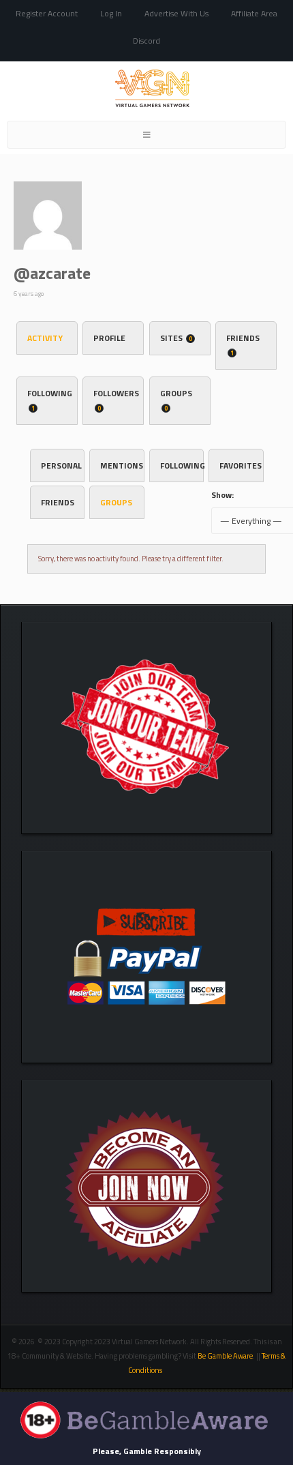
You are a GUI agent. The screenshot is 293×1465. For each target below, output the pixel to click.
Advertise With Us (176, 13)
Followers (116, 400)
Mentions (121, 465)
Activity (45, 337)
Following (49, 400)
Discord (146, 40)
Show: (222, 494)
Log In (111, 13)
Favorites (240, 465)
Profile (109, 337)
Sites (176, 337)
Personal (61, 465)
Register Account (47, 13)
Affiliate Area (254, 13)
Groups (176, 400)
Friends (243, 344)
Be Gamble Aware (225, 1355)
